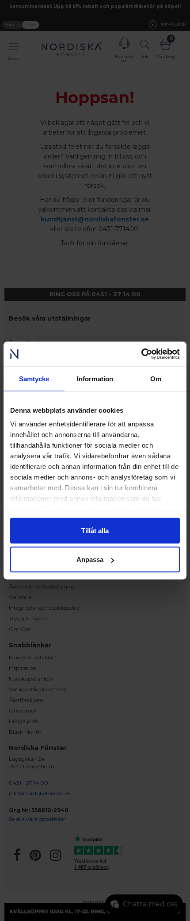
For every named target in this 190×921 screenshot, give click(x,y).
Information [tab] (95, 378)
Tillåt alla (95, 530)
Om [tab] (155, 378)
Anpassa (89, 559)
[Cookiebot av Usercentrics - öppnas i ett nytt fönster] (141, 354)
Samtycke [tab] (34, 378)
